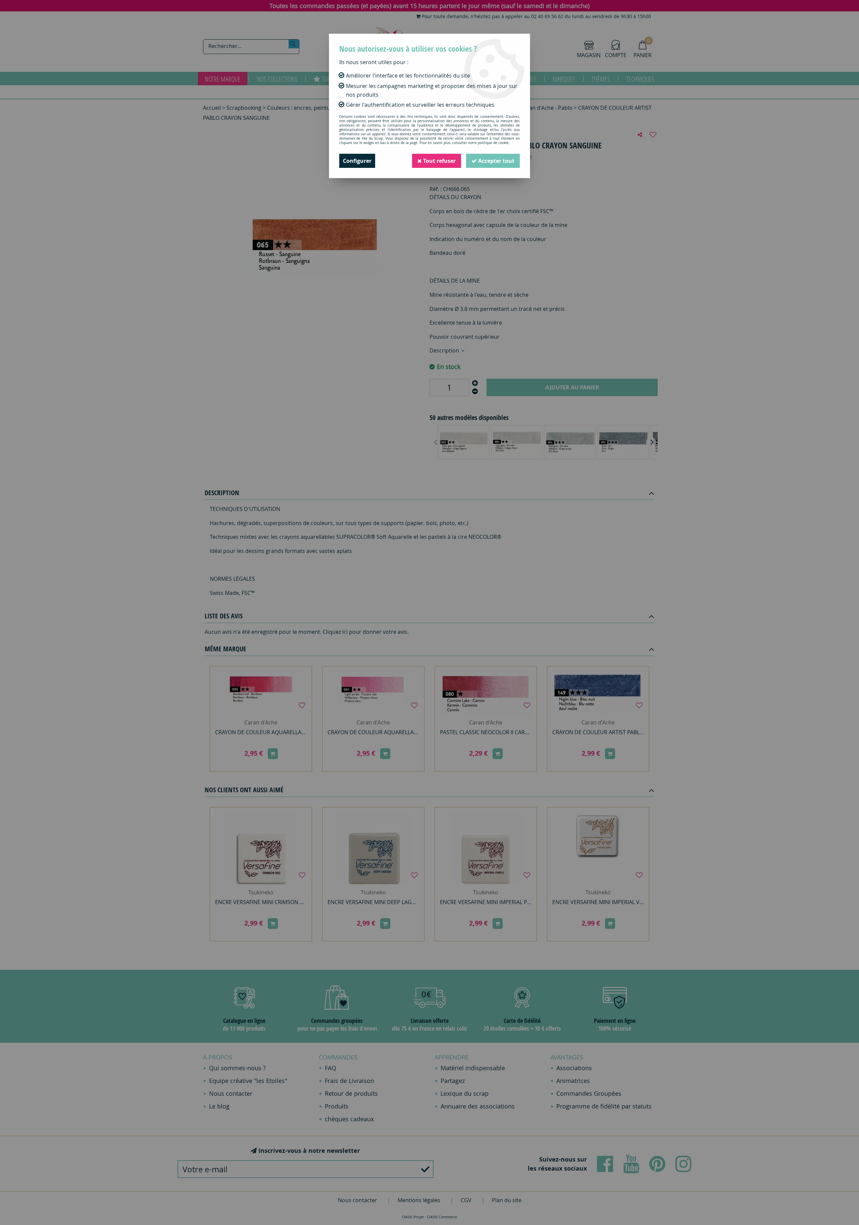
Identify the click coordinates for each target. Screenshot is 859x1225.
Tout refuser (439, 160)
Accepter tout (495, 160)
